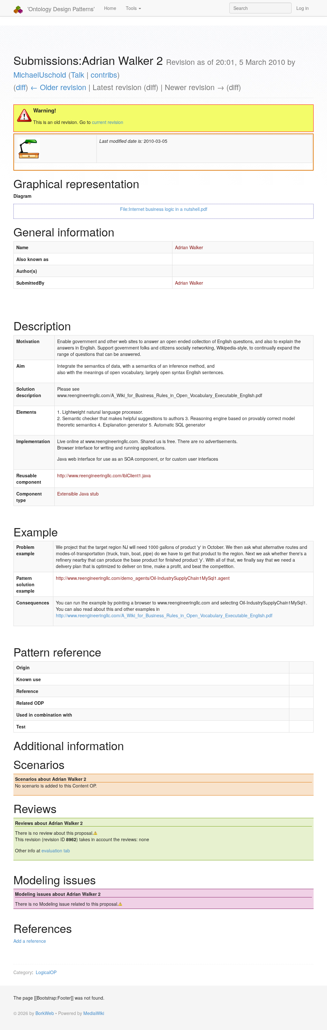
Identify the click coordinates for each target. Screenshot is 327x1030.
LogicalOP (46, 972)
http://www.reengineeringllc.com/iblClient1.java (104, 475)
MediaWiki (93, 1013)
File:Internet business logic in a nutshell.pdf (163, 209)
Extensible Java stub (78, 493)
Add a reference (29, 941)
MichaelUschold (39, 74)
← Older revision (58, 86)
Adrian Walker (189, 247)
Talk (77, 74)
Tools (132, 8)
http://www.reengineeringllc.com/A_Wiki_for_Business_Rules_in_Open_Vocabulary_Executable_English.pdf (164, 615)
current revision (107, 122)
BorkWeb (44, 1013)
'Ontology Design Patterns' (60, 8)
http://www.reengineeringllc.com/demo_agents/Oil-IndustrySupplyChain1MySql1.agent (143, 578)
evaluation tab (56, 850)
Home (110, 8)
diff (21, 86)
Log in (302, 8)
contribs (104, 74)
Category (22, 972)
